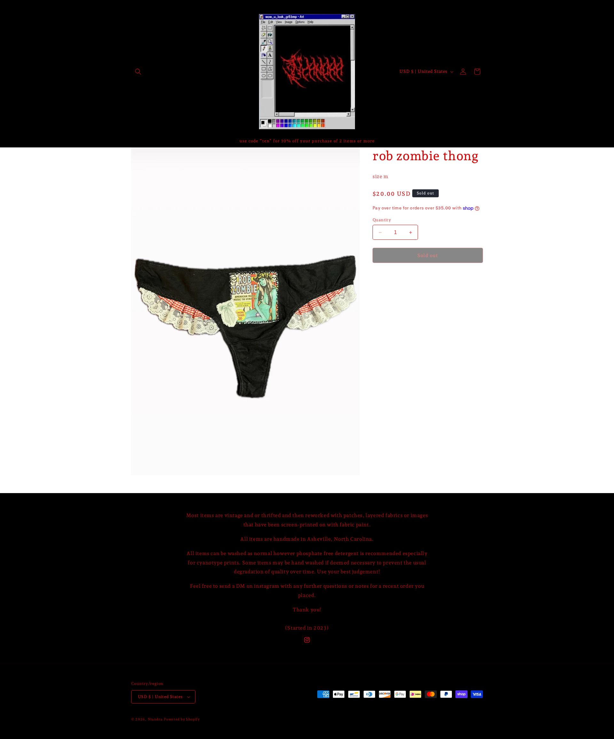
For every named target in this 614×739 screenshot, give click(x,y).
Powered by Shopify (182, 719)
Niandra (155, 719)
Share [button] (386, 277)
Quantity (382, 219)
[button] (138, 72)
